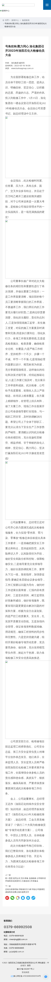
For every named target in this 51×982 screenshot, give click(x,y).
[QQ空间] (28, 898)
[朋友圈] (18, 898)
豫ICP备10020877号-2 (25, 969)
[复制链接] (33, 898)
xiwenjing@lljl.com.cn (18, 939)
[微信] (12, 898)
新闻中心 (15, 20)
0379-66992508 (18, 927)
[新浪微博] (7, 898)
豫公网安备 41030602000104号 (27, 976)
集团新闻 (25, 20)
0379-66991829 (16, 936)
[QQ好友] (23, 898)
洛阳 (29, 965)
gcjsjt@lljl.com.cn (16, 951)
